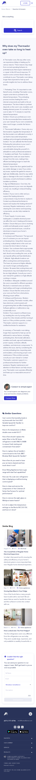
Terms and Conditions (12, 763)
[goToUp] (30, 714)
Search (19, 30)
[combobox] (18, 24)
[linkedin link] (22, 727)
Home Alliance (6, 9)
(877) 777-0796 (10, 721)
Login (25, 3)
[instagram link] (19, 727)
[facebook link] (15, 727)
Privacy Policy (9, 765)
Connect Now (10, 398)
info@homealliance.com (25, 721)
